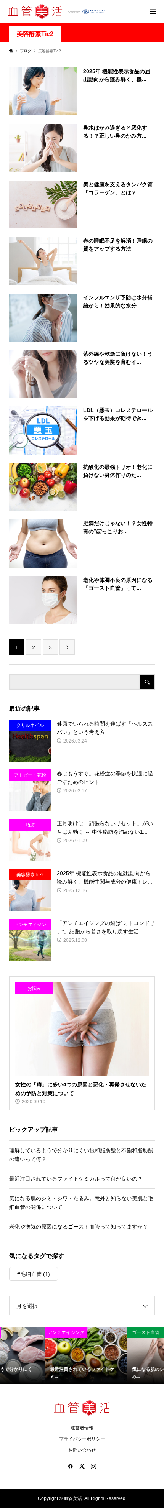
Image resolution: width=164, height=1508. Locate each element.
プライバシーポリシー (82, 1439)
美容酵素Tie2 (35, 34)
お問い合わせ (82, 1450)
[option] (41, 1356)
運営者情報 (82, 1428)
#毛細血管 (33, 1274)
